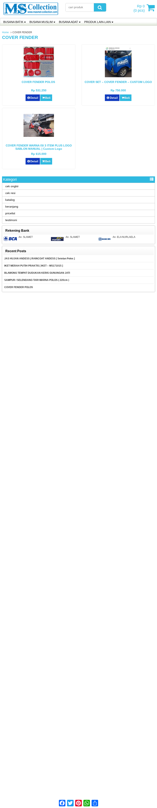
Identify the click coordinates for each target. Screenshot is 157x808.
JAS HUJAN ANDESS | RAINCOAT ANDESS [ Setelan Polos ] (39, 258)
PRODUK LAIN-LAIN (97, 22)
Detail (34, 97)
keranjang (11, 206)
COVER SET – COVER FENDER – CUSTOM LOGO (118, 82)
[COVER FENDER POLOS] (39, 76)
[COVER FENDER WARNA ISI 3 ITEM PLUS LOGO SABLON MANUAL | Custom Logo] (39, 135)
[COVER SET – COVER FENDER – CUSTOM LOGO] (118, 76)
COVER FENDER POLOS (39, 82)
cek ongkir (12, 186)
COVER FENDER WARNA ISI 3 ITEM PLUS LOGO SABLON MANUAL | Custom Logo (39, 147)
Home (5, 32)
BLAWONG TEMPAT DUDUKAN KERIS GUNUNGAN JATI (37, 272)
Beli (47, 97)
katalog (10, 199)
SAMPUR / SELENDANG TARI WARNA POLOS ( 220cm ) (36, 280)
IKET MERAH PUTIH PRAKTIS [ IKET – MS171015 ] (33, 265)
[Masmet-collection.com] (30, 16)
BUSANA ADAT (68, 22)
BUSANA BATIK (13, 22)
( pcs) (139, 8)
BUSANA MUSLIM (41, 22)
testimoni (11, 220)
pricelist (10, 213)
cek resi (10, 193)
